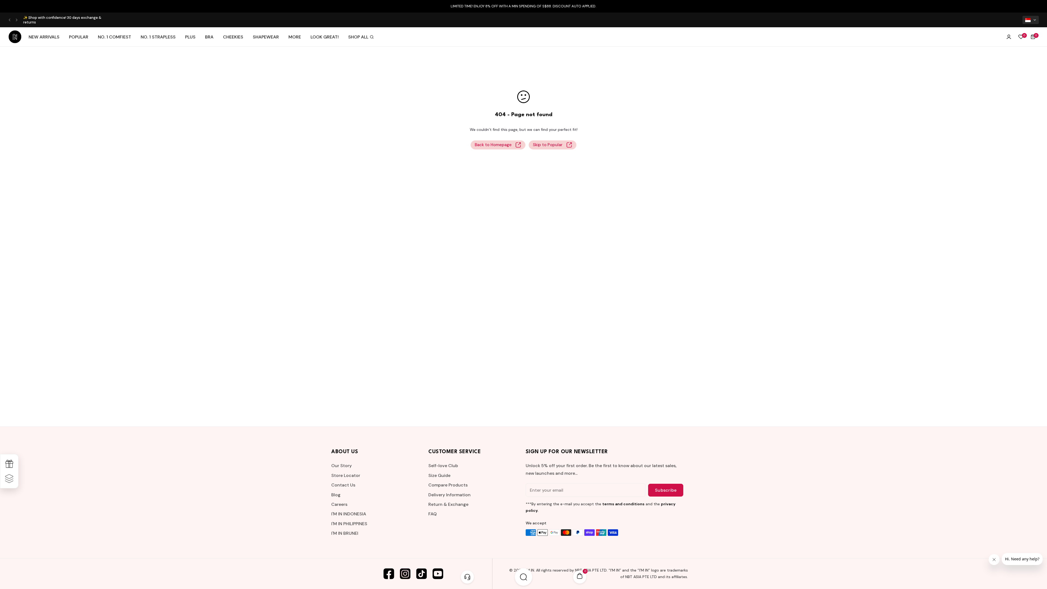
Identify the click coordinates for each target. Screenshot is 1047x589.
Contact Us (343, 485)
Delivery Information (449, 495)
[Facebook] (388, 573)
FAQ (432, 514)
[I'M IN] (15, 37)
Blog (336, 495)
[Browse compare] (9, 478)
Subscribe (665, 490)
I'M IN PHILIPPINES (349, 524)
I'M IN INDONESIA (348, 514)
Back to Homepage (493, 145)
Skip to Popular (547, 145)
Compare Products (448, 485)
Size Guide (439, 475)
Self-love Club (443, 465)
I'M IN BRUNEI (344, 533)
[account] (1009, 37)
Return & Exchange (448, 504)
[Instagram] (405, 573)
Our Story (341, 465)
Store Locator (345, 475)
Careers (339, 504)
